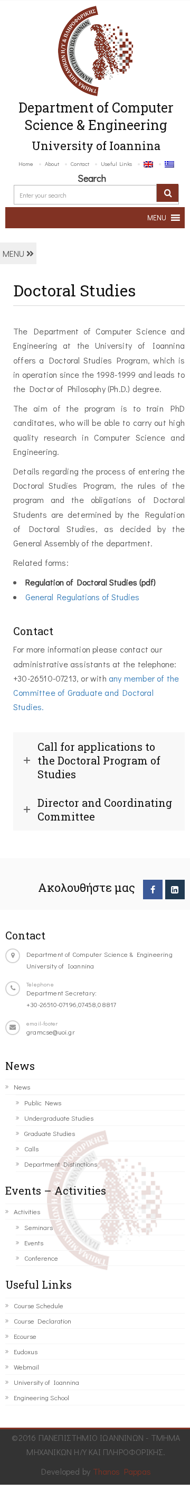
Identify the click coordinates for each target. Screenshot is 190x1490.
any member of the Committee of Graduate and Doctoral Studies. (96, 692)
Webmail (26, 1366)
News (22, 1086)
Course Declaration (42, 1320)
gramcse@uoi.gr (50, 1031)
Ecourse (25, 1335)
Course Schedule (38, 1305)
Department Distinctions (60, 1163)
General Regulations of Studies (82, 596)
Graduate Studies (49, 1133)
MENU (14, 253)
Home (25, 163)
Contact (80, 163)
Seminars (38, 1227)
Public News (42, 1102)
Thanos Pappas (122, 1471)
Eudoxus (25, 1351)
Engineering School (41, 1397)
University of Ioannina (46, 1381)
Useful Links (116, 163)
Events (33, 1242)
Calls (31, 1148)
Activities (27, 1211)
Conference (41, 1257)
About (52, 163)
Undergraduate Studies (58, 1117)
